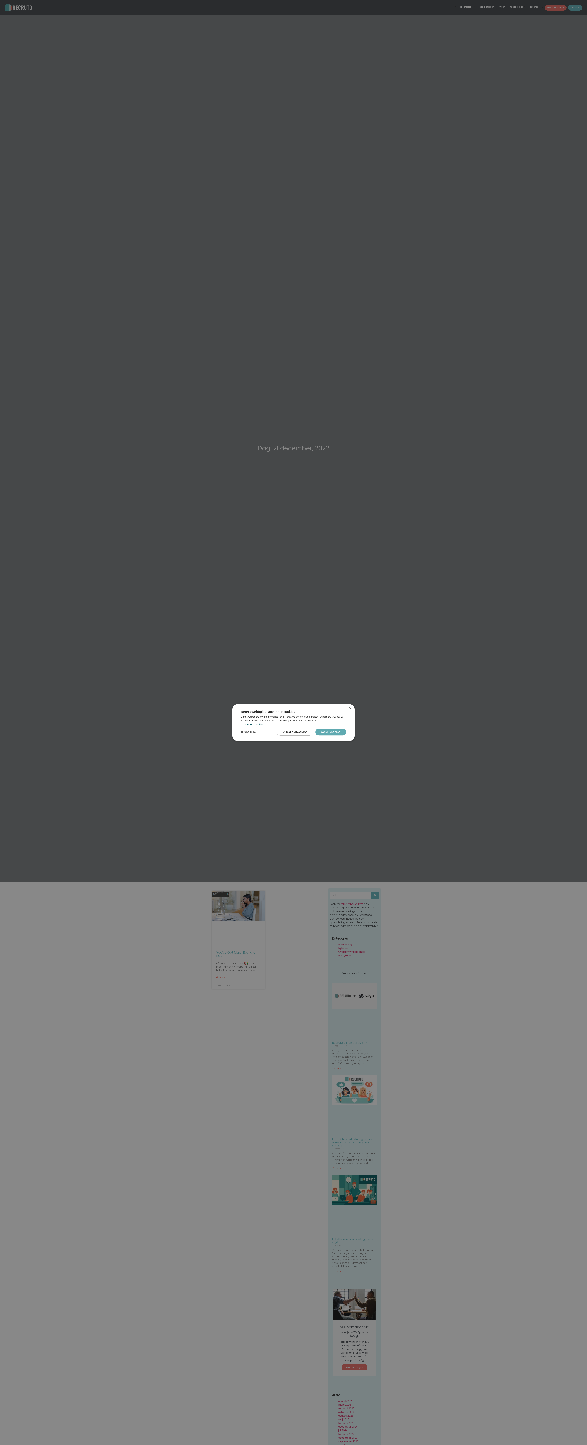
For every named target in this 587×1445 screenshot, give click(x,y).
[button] (250, 732)
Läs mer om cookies (252, 724)
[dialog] (293, 722)
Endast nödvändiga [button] (294, 731)
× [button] (350, 708)
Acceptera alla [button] (330, 731)
